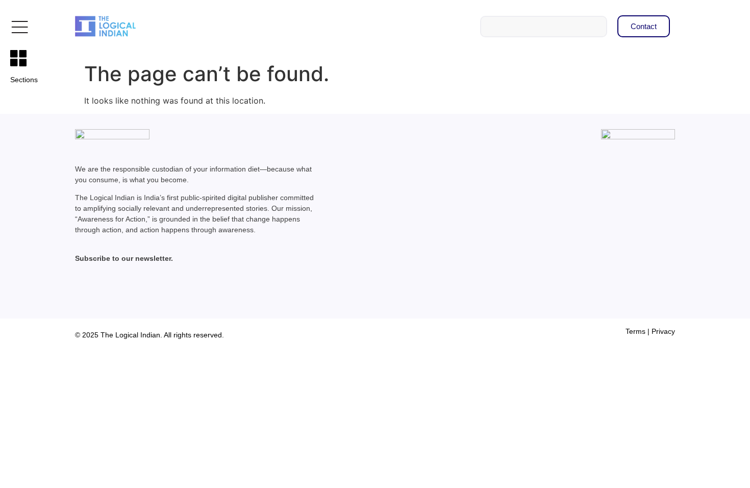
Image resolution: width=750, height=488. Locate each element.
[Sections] (18, 58)
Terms (635, 331)
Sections (24, 80)
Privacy (663, 331)
